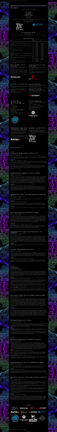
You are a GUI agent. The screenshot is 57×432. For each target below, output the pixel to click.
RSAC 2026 (30, 423)
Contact (17, 429)
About (14, 429)
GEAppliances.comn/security (33, 108)
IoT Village (11, 429)
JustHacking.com (15, 106)
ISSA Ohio (26, 423)
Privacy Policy (24, 429)
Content (20, 429)
